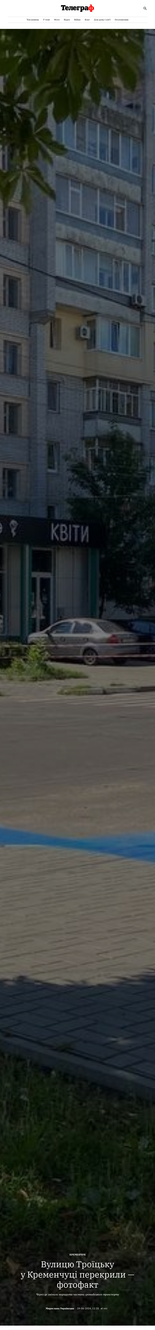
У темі (46, 19)
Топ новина (33, 19)
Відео (67, 19)
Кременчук (77, 1254)
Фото (57, 19)
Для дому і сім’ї (102, 19)
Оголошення (122, 19)
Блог (87, 19)
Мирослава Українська (60, 1308)
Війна (77, 19)
